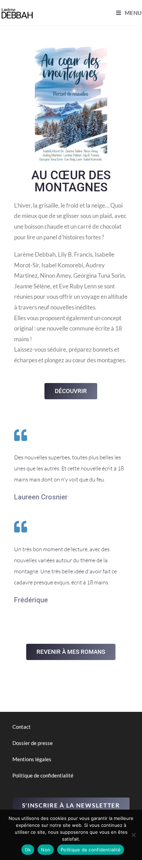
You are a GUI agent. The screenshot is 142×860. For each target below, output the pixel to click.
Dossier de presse (32, 743)
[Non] (133, 834)
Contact (21, 727)
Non (45, 849)
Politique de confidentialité (42, 775)
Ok (28, 849)
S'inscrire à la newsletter (71, 805)
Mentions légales (31, 759)
